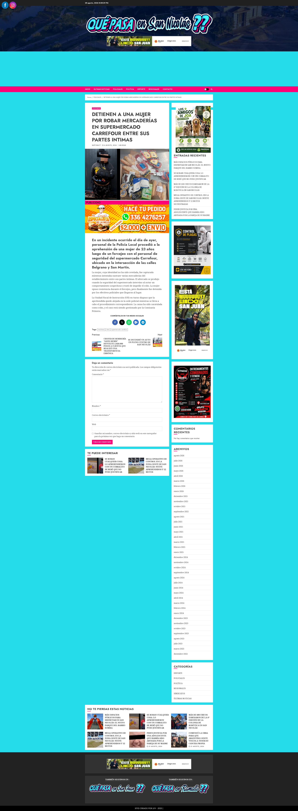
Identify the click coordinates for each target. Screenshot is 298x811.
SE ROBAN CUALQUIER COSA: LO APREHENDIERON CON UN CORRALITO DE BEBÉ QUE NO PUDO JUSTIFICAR (95, 466)
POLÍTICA (130, 89)
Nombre (96, 406)
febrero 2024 (179, 608)
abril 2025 (178, 537)
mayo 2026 (178, 471)
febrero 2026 (179, 486)
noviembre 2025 (181, 501)
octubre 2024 (179, 567)
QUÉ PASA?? (96, 145)
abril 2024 (178, 598)
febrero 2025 (179, 547)
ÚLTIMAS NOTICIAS (102, 89)
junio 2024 (178, 587)
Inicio (87, 89)
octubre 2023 (179, 628)
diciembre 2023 (181, 618)
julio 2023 (178, 643)
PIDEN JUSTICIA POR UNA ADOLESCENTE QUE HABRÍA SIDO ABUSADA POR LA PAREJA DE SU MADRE (192, 212)
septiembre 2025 (181, 511)
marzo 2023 (179, 648)
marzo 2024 (179, 603)
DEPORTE (141, 89)
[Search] (211, 89)
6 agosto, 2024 (110, 145)
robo (107, 330)
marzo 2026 (179, 481)
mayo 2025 (178, 532)
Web (94, 424)
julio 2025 (178, 521)
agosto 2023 (179, 638)
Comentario (98, 374)
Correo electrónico (101, 415)
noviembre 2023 (181, 623)
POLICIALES (118, 89)
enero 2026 (179, 491)
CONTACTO (167, 89)
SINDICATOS (179, 693)
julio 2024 (178, 582)
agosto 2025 (179, 516)
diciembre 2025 (181, 496)
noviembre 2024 (181, 562)
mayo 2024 (178, 592)
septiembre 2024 (181, 572)
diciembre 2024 (181, 557)
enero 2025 (179, 552)
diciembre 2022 (181, 654)
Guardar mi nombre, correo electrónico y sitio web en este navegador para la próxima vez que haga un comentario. (125, 435)
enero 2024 (179, 613)
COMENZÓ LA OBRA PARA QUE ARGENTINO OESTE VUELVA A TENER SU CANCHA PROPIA (179, 740)
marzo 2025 (179, 542)
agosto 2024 (179, 577)
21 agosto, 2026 (155, 746)
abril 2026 (178, 476)
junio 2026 (178, 466)
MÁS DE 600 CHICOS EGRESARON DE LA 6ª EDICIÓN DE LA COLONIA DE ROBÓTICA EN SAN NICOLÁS (191, 187)
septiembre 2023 (181, 633)
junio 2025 (178, 527)
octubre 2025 (179, 506)
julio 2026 (178, 460)
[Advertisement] (149, 69)
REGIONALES (154, 89)
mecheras (101, 330)
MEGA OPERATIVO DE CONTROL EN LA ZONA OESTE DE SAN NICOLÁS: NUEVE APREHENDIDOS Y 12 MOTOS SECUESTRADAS (136, 466)
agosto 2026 (179, 455)
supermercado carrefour (119, 330)
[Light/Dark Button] (206, 89)
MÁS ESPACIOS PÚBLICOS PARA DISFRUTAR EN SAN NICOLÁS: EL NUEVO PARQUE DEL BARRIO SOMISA (192, 165)
